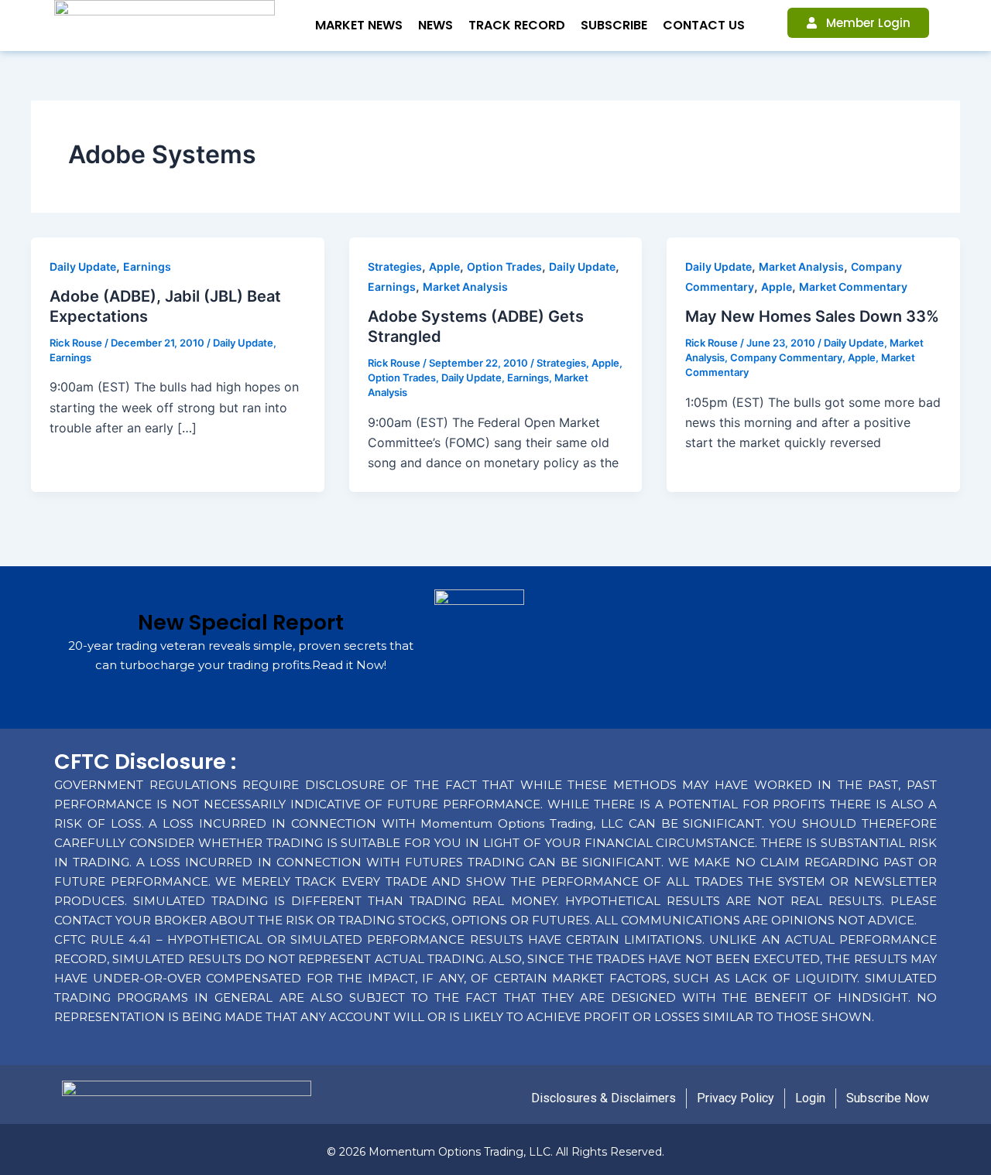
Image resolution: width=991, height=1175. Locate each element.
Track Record (516, 25)
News (435, 25)
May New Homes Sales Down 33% (812, 316)
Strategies (395, 266)
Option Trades (504, 266)
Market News (359, 25)
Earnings (147, 266)
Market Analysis (465, 286)
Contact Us (704, 25)
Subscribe (614, 25)
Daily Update (83, 266)
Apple (444, 266)
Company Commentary (786, 357)
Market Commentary (853, 286)
